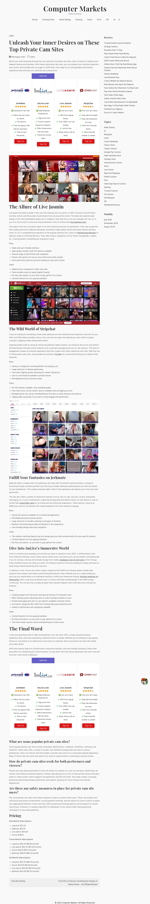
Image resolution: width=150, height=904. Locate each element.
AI (114, 19)
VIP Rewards (109, 198)
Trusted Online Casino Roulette (117, 43)
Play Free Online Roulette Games (118, 91)
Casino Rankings (111, 141)
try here (58, 354)
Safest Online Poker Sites (115, 98)
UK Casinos (109, 194)
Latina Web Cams (27, 503)
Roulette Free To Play (113, 50)
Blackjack (108, 134)
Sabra (32, 57)
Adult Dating (65, 19)
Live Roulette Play (111, 77)
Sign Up (20, 141)
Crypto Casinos (110, 148)
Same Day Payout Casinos (115, 184)
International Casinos (113, 162)
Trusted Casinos (111, 191)
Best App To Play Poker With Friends (119, 105)
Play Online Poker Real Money (116, 53)
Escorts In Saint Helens (114, 112)
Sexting (79, 19)
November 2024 (111, 223)
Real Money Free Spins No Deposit (119, 84)
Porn (99, 19)
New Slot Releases (112, 173)
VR (107, 19)
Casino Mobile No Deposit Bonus (118, 81)
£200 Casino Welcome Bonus (116, 61)
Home (35, 19)
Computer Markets (75, 8)
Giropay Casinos (111, 46)
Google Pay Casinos (112, 152)
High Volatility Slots (112, 155)
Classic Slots (109, 145)
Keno (106, 166)
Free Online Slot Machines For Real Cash (121, 88)
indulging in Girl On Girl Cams (72, 560)
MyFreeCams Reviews (87, 233)
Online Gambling (111, 74)
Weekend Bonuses (112, 205)
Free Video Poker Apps (113, 95)
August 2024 (109, 227)
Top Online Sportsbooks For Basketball (120, 102)
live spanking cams (78, 222)
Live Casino (109, 170)
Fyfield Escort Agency (113, 109)
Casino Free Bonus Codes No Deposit (120, 57)
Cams (89, 19)
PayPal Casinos (110, 177)
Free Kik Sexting (18, 881)
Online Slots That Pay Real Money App (120, 64)
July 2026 (108, 220)
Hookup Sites (48, 19)
